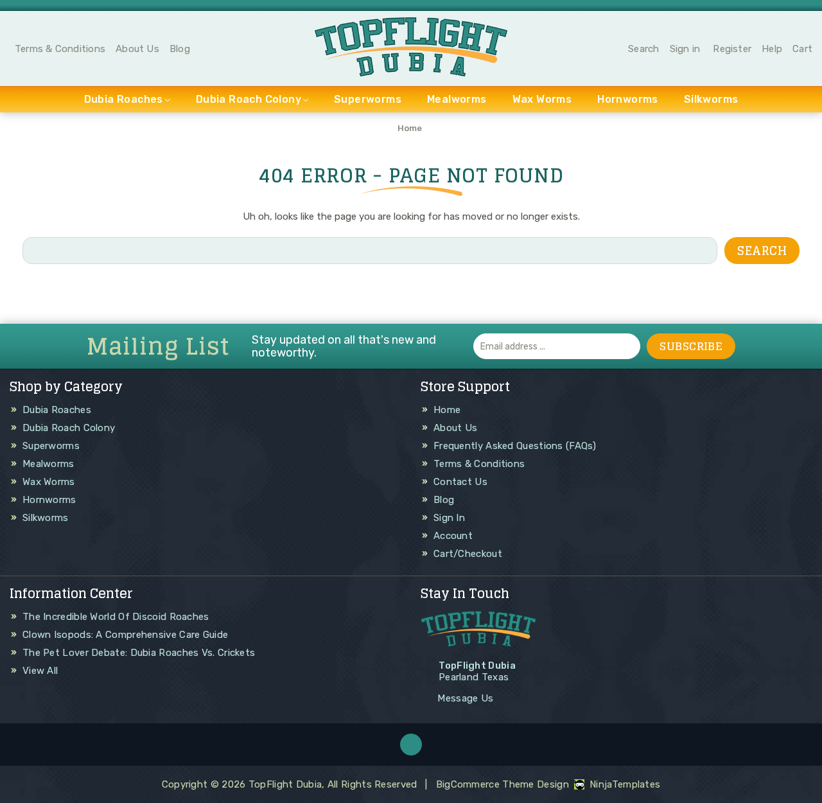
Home (446, 410)
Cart (802, 49)
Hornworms (627, 99)
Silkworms (711, 99)
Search (643, 49)
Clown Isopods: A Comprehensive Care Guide (125, 634)
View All (40, 670)
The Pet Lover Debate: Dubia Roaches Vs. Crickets (138, 652)
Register (732, 49)
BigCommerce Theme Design (502, 784)
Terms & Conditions (60, 49)
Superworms (367, 99)
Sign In (449, 518)
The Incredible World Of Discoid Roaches (115, 616)
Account (453, 536)
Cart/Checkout (467, 554)
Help (772, 49)
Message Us (465, 698)
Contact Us (460, 482)
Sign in (685, 49)
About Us (137, 49)
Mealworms (457, 99)
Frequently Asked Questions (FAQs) (514, 446)
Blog (180, 49)
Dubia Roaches (123, 99)
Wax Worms (542, 99)
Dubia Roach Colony (248, 99)
